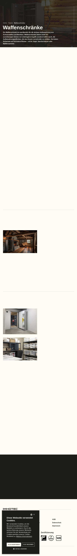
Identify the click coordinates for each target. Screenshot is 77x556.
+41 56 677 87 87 (34, 130)
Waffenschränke (19, 23)
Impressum (56, 526)
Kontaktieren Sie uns (11, 200)
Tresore (10, 23)
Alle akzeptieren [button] (14, 544)
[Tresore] (43, 538)
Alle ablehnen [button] (28, 544)
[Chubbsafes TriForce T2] (51, 538)
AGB (54, 519)
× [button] (34, 514)
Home (5, 23)
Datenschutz (56, 522)
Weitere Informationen (24, 536)
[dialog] (20, 532)
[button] (21, 549)
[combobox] (31, 515)
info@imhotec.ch (16, 130)
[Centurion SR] (59, 538)
